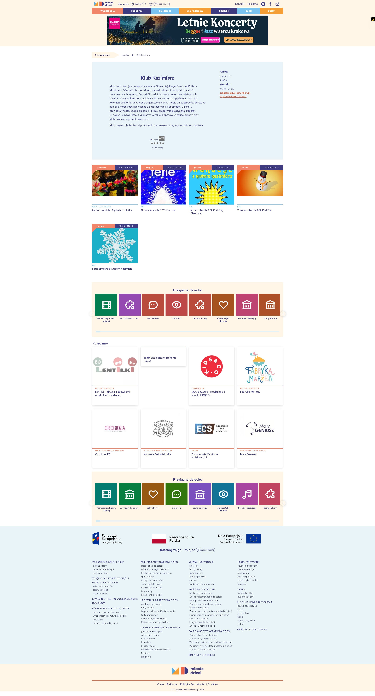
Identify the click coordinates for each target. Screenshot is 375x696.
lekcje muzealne (101, 573)
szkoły (240, 609)
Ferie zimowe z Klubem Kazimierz (112, 268)
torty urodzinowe (149, 615)
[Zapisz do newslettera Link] (277, 4)
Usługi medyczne (248, 562)
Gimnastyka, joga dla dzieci (154, 569)
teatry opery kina (197, 576)
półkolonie (98, 619)
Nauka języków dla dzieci (201, 593)
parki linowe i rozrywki (151, 631)
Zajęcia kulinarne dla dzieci (202, 626)
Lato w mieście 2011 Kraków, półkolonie (206, 212)
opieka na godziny (246, 620)
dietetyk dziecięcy (246, 569)
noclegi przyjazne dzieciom (106, 612)
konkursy (136, 10)
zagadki (224, 10)
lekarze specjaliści (246, 576)
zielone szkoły (99, 565)
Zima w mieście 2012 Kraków (158, 210)
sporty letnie (147, 576)
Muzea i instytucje (201, 562)
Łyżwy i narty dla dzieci (152, 580)
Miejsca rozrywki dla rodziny (109, 451)
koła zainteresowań (198, 618)
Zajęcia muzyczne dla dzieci (203, 638)
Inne (142, 207)
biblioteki (193, 565)
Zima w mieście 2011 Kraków (254, 210)
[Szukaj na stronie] (141, 4)
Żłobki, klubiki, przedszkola (254, 602)
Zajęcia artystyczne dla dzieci (209, 631)
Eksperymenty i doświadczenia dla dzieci (209, 615)
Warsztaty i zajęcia (101, 207)
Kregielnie (146, 656)
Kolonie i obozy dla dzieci (105, 623)
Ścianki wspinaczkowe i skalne (155, 649)
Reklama (252, 3)
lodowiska (146, 642)
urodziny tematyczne (151, 604)
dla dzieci (165, 10)
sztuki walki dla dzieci (151, 587)
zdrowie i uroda (100, 590)
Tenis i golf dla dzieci (151, 584)
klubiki (240, 624)
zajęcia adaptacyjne (247, 606)
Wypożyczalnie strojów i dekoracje (158, 611)
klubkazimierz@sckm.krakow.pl (235, 93)
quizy (271, 10)
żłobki (240, 617)
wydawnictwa (196, 573)
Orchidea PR (102, 454)
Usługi (241, 589)
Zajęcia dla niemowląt (252, 629)
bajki (249, 10)
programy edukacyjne (103, 569)
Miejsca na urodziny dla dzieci (155, 622)
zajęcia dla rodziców (103, 586)
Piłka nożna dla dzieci (151, 595)
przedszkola (198, 388)
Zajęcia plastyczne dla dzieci (203, 635)
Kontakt (239, 3)
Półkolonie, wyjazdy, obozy (110, 608)
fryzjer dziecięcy (245, 596)
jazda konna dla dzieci (152, 565)
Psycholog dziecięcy (247, 565)
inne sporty (146, 591)
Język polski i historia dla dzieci (204, 600)
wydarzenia (107, 10)
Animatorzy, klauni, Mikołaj (253, 451)
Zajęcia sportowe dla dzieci (159, 562)
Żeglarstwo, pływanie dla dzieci (156, 573)
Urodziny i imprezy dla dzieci (159, 600)
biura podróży (148, 638)
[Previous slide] (92, 313)
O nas (160, 684)
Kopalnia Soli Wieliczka (157, 454)
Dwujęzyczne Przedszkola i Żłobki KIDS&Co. (208, 393)
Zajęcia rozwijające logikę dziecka (205, 604)
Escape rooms (148, 646)
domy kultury (195, 569)
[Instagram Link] (263, 4)
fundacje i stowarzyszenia (201, 584)
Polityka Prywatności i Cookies (199, 684)
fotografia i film (245, 593)
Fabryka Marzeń (250, 391)
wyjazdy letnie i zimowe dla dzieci (109, 616)
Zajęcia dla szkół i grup (108, 562)
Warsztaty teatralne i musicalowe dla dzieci (210, 642)
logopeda (242, 584)
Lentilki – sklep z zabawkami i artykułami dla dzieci (113, 393)
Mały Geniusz (248, 454)
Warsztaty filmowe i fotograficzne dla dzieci (210, 646)
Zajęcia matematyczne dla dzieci (205, 596)
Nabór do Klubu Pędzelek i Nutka (112, 210)
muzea (195, 451)
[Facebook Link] (270, 4)
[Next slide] (283, 313)
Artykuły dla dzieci (104, 388)
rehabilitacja (243, 573)
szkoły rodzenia (100, 593)
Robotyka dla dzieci (199, 607)
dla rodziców (195, 10)
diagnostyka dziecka (248, 580)
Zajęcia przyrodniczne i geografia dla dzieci (210, 611)
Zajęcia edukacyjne (202, 589)
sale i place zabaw (150, 635)
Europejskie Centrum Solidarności (205, 456)
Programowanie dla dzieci (202, 622)
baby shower (147, 607)
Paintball (145, 653)
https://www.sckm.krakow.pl (233, 96)
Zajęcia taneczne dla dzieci (202, 649)
